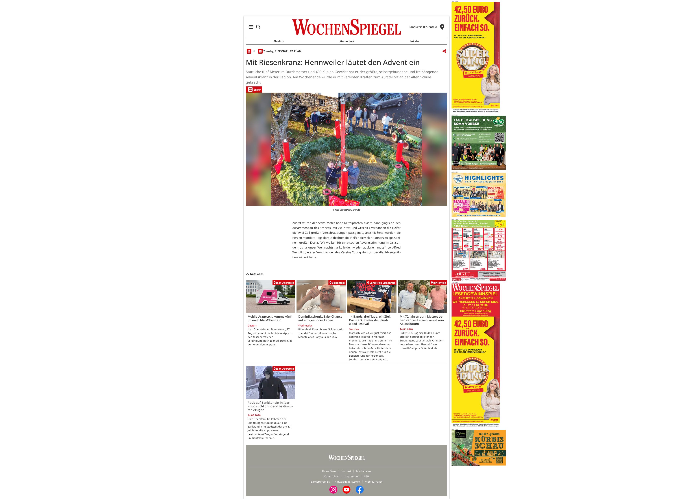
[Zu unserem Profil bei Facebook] (360, 489)
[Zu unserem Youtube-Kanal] (346, 489)
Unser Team (329, 471)
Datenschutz (331, 476)
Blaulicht (279, 41)
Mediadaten (363, 471)
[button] (251, 27)
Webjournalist (373, 481)
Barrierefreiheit (320, 481)
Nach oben (256, 274)
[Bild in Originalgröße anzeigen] (346, 149)
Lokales (414, 41)
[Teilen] (444, 51)
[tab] (254, 89)
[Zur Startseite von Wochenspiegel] (346, 27)
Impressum (352, 476)
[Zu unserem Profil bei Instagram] (333, 489)
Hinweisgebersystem (347, 481)
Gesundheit (347, 41)
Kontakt (346, 471)
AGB (366, 476)
